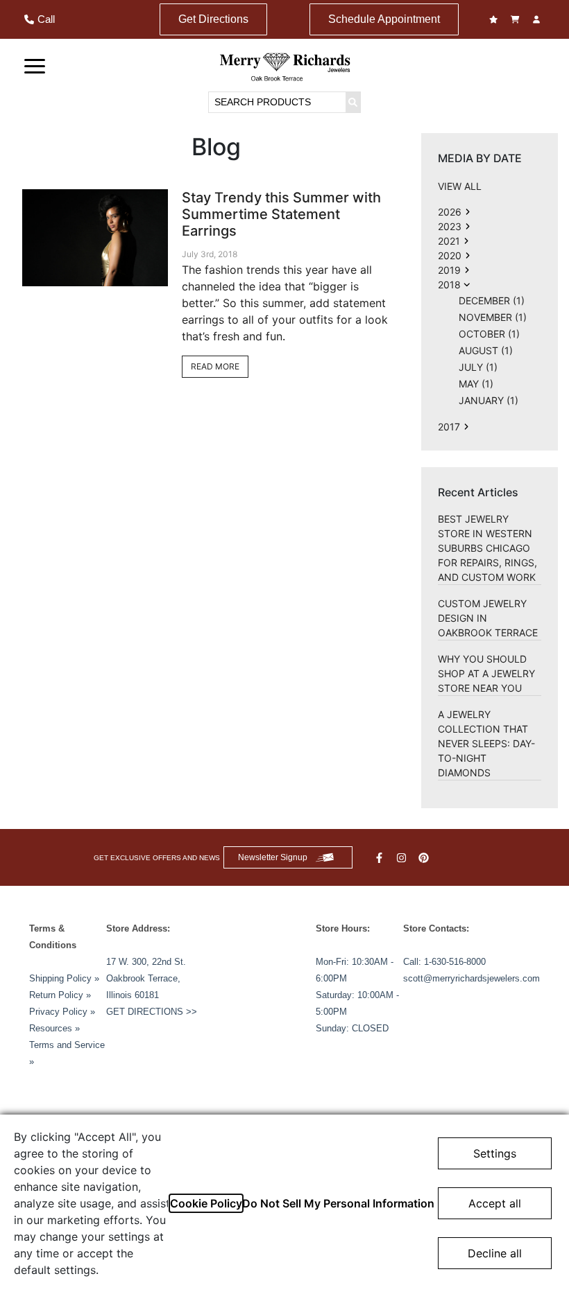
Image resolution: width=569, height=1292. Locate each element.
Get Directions (213, 19)
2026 (449, 212)
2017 (449, 427)
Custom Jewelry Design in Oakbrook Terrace (488, 617)
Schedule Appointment (384, 19)
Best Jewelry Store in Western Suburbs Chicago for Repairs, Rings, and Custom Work (487, 548)
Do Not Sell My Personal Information (338, 1203)
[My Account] (538, 19)
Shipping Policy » (64, 978)
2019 (449, 270)
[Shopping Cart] (516, 19)
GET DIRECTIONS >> (151, 1011)
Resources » (54, 1028)
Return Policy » (60, 995)
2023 (449, 226)
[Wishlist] (495, 19)
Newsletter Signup (272, 857)
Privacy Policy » (62, 1011)
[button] (34, 65)
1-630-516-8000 (455, 962)
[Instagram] (403, 858)
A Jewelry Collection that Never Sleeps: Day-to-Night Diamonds (486, 743)
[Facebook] (381, 858)
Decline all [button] (495, 1253)
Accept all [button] (494, 1203)
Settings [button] (494, 1153)
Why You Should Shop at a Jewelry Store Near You (486, 673)
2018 (449, 284)
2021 (449, 241)
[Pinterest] (425, 858)
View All (460, 186)
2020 (449, 255)
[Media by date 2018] (468, 212)
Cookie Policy (206, 1203)
